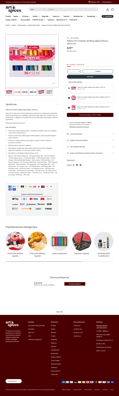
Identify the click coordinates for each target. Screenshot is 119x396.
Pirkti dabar (90, 76)
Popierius (56, 16)
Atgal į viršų (59, 312)
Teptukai (66, 16)
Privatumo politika (77, 389)
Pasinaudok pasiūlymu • (90, 115)
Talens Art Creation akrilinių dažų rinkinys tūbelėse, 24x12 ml (93, 97)
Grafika (35, 16)
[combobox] (63, 9)
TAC (68, 38)
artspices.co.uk (78, 332)
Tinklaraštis (73, 20)
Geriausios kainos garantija (36, 325)
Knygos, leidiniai (11, 20)
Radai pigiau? (71, 160)
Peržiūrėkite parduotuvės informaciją (79, 127)
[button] (112, 9)
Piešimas (25, 16)
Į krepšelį (97, 71)
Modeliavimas (78, 16)
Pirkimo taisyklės (88, 389)
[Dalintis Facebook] (77, 165)
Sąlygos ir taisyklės (66, 389)
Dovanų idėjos (25, 20)
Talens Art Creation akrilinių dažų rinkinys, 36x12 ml (91, 87)
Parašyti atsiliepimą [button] (75, 284)
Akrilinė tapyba (22, 25)
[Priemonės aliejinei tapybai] (37, 241)
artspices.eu (77, 336)
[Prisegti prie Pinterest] (80, 165)
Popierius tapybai (81, 253)
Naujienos (51, 20)
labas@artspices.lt (101, 325)
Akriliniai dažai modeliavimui (104, 254)
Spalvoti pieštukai (59, 253)
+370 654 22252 (101, 327)
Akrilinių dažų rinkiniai (34, 25)
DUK (29, 336)
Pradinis (8, 16)
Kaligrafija (45, 16)
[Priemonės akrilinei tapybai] (15, 241)
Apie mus (31, 332)
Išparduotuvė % (61, 20)
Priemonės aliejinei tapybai (37, 254)
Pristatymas (97, 389)
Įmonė (112, 389)
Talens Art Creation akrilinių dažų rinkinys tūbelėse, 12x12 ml (93, 107)
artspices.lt (77, 325)
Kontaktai (31, 329)
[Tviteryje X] (73, 165)
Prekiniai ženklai (37, 20)
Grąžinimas (105, 389)
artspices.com (78, 329)
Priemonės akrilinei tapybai (15, 254)
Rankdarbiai (91, 16)
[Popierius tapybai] (81, 241)
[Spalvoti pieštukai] (59, 241)
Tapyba (15, 16)
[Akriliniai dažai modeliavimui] (103, 241)
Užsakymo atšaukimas (35, 339)
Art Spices (8, 389)
